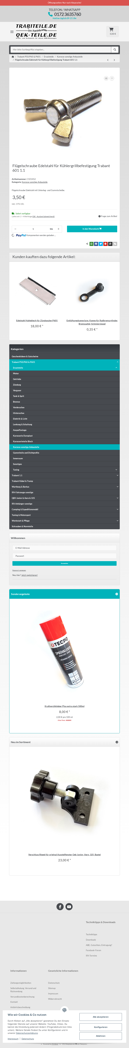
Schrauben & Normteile (22, 526)
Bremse (16, 401)
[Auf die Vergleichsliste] (106, 78)
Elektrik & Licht (20, 418)
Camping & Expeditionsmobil (25, 509)
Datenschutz (54, 983)
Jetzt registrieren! (29, 575)
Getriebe (17, 379)
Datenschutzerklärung (27, 1033)
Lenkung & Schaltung (22, 424)
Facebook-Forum (93, 950)
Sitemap (52, 988)
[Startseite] (13, 56)
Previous (15, 663)
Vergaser (17, 390)
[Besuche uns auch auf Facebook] (60, 907)
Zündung (17, 384)
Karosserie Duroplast (23, 435)
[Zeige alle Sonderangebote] (116, 593)
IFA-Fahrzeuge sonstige (22, 492)
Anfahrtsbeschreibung (20, 1007)
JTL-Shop (55, 1044)
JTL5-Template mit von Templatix (74, 1044)
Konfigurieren (100, 1027)
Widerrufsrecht (55, 999)
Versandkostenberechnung (22, 996)
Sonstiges (17, 464)
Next (113, 663)
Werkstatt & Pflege (21, 520)
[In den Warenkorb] (14, 72)
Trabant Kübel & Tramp (22, 481)
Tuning (16, 469)
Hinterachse (18, 413)
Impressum (53, 993)
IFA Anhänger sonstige (22, 503)
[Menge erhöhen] (58, 229)
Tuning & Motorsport (21, 515)
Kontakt (14, 1002)
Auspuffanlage (19, 430)
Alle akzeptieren (101, 1017)
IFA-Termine (91, 955)
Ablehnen (100, 1036)
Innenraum (18, 458)
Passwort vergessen (19, 570)
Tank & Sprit (18, 396)
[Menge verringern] (15, 229)
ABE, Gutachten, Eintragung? (99, 945)
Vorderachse (18, 407)
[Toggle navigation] (12, 31)
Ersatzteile (18, 367)
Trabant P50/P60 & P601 (23, 362)
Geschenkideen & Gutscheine (25, 356)
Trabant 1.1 (17, 475)
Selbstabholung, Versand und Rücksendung (23, 990)
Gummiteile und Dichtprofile (26, 452)
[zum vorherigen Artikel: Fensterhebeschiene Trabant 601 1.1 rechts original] (108, 60)
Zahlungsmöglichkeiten (20, 983)
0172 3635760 (67, 14)
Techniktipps (91, 934)
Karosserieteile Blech (23, 441)
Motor (16, 373)
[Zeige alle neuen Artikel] (117, 742)
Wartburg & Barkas (20, 486)
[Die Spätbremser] (38, 31)
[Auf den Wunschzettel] (112, 78)
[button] (64, 362)
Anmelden (64, 563)
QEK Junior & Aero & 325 (23, 498)
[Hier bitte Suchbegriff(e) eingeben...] (115, 49)
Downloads (91, 939)
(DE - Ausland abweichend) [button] (43, 216)
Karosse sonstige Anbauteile (35, 182)
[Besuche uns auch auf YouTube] (68, 907)
